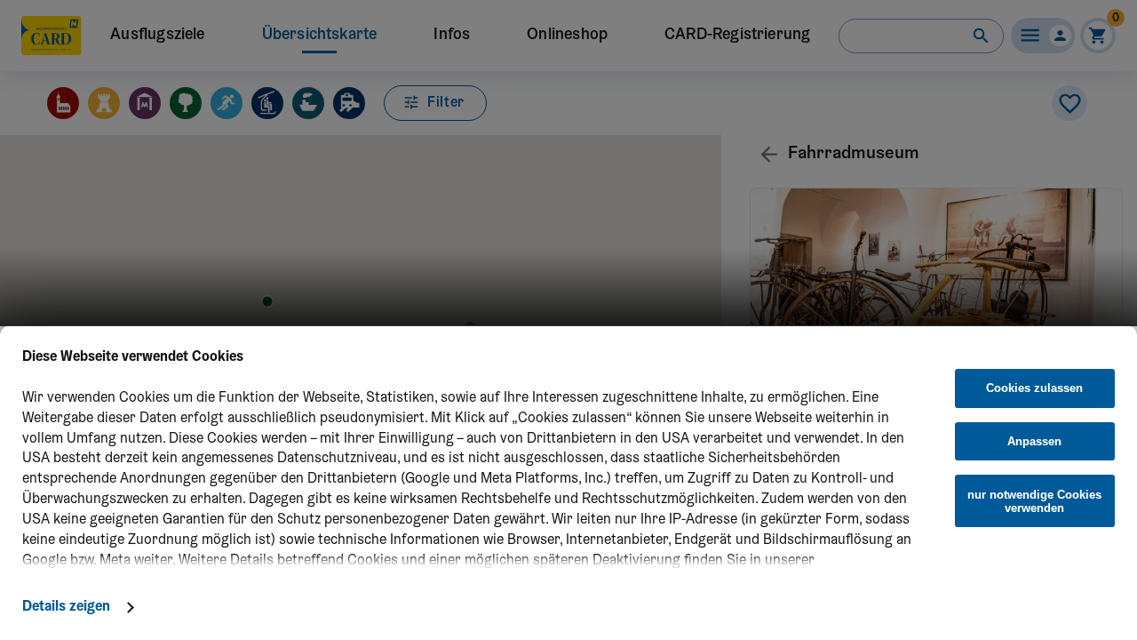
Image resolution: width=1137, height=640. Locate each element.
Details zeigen (66, 607)
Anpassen (1034, 441)
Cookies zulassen (1034, 388)
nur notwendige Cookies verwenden (1034, 501)
